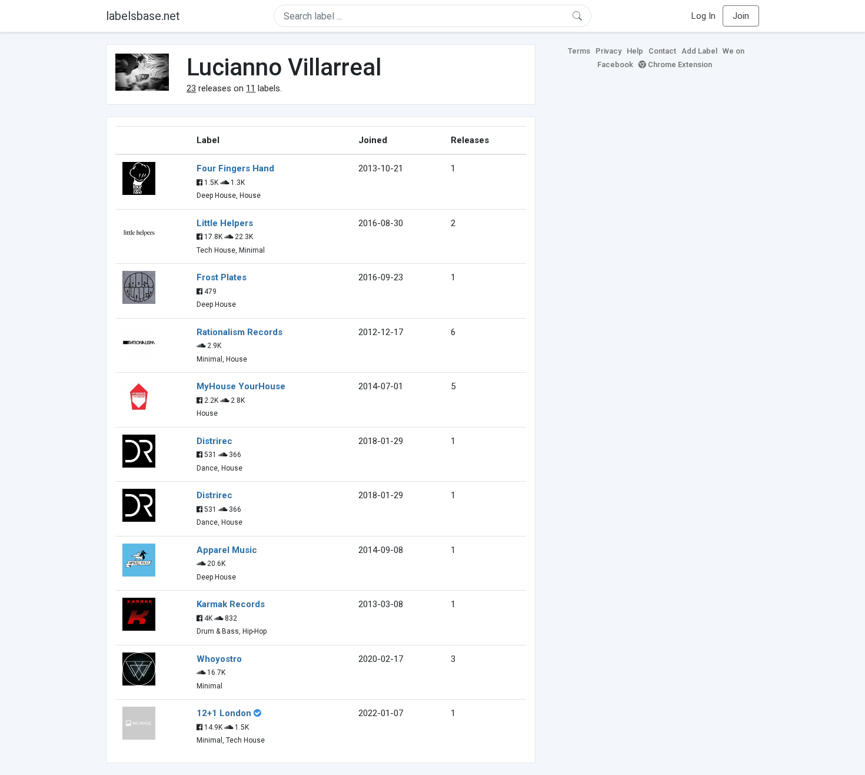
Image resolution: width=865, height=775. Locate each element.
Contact (662, 51)
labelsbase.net (143, 16)
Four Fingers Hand (235, 168)
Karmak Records (231, 604)
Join (741, 16)
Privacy (608, 51)
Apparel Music (227, 550)
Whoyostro (219, 659)
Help (635, 51)
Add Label (699, 51)
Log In (703, 16)
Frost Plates (222, 277)
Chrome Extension (679, 64)
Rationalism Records (239, 332)
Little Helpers (225, 223)
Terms (579, 51)
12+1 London (224, 713)
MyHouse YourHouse (241, 386)
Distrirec (214, 441)
